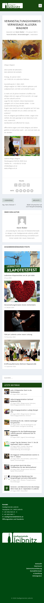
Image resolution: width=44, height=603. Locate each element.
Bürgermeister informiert (28, 403)
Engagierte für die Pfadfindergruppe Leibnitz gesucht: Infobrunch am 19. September (23, 433)
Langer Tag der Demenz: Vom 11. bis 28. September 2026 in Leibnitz (24, 443)
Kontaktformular (36, 571)
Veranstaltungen (23, 34)
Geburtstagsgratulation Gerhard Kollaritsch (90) (21, 400)
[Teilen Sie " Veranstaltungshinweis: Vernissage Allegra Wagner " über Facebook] (16, 185)
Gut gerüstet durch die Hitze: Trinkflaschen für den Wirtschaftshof (23, 466)
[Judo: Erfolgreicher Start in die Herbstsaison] (6, 391)
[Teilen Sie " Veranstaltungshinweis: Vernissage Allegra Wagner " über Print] (28, 185)
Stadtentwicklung (15, 449)
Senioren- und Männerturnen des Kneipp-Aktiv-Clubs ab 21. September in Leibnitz (25, 488)
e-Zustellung (37, 573)
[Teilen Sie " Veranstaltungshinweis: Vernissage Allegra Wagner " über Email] (24, 185)
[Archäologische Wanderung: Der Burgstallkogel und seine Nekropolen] (6, 477)
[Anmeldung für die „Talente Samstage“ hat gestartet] (6, 422)
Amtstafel (38, 564)
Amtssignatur (37, 576)
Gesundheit (24, 491)
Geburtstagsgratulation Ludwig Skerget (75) (24, 411)
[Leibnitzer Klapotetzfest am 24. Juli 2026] (22, 261)
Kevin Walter (20, 32)
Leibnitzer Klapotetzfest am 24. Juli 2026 (19, 275)
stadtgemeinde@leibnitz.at (13, 517)
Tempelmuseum (31, 480)
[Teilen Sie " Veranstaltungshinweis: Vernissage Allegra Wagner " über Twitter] (20, 185)
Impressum (38, 566)
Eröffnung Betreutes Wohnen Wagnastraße (20, 364)
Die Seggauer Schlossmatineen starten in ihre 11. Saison (24, 456)
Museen (23, 480)
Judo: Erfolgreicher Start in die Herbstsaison (21, 391)
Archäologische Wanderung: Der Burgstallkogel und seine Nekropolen (23, 477)
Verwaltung (30, 426)
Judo (22, 394)
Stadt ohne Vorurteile (24, 448)
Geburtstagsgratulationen (17, 405)
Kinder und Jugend (21, 426)
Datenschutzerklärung (34, 568)
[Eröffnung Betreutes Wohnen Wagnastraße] (22, 350)
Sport (25, 394)
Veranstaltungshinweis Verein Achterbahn (20, 305)
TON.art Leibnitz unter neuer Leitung (18, 334)
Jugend (23, 437)
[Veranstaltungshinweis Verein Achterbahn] (22, 291)
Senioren (28, 405)
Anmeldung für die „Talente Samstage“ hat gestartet (23, 422)
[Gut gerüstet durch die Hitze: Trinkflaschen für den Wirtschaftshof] (6, 466)
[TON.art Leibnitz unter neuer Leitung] (22, 321)
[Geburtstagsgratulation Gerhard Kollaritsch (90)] (6, 400)
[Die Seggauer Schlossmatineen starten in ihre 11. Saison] (6, 456)
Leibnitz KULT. (34, 459)
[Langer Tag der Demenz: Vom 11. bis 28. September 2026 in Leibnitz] (6, 443)
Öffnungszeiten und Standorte (13, 519)
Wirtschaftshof (19, 471)
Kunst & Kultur (12, 34)
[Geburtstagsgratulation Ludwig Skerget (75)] (6, 411)
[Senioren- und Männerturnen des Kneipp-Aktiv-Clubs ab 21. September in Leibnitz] (6, 488)
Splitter (12, 460)
